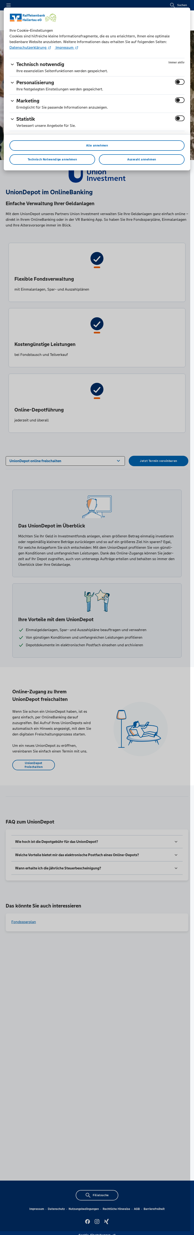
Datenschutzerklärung (28, 47)
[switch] (180, 82)
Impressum (65, 47)
